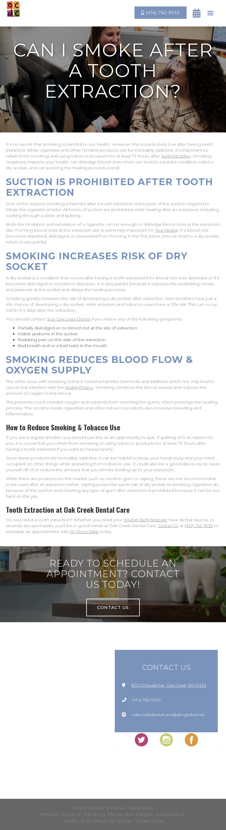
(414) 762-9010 (160, 12)
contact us (113, 607)
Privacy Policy (149, 820)
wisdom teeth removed (145, 519)
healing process (79, 387)
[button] (210, 13)
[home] (13, 9)
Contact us (168, 525)
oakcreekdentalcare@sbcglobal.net (168, 714)
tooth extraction (176, 155)
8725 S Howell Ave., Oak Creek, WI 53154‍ (168, 685)
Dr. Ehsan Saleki (84, 531)
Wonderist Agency (112, 820)
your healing (166, 230)
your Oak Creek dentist (68, 318)
